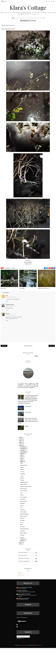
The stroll (22, 535)
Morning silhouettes (24, 528)
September (23, 451)
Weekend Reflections (24, 514)
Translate (26, 638)
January (22, 540)
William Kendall (10, 304)
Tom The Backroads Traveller (25, 587)
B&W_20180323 (23, 484)
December (23, 447)
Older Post (51, 345)
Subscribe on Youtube (23, 558)
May (21, 458)
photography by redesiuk (24, 594)
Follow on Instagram (23, 561)
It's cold (21, 537)
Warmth (21, 467)
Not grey (22, 477)
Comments (21, 575)
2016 (20, 543)
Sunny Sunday (23, 511)
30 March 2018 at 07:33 (11, 314)
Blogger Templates (37, 645)
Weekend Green (28, 263)
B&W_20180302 (23, 533)
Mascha (8, 313)
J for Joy (21, 505)
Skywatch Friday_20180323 (26, 486)
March (22, 461)
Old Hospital (28, 406)
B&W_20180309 (23, 516)
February (22, 538)
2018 (20, 445)
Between (22, 469)
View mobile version (28, 345)
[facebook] (44, 1)
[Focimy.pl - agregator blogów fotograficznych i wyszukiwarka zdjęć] (22, 621)
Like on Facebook (22, 555)
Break (21, 524)
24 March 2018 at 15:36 (11, 306)
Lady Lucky (22, 509)
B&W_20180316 (23, 501)
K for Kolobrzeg (23, 490)
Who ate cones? (23, 488)
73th (21, 492)
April (21, 460)
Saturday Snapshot (28, 262)
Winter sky (22, 518)
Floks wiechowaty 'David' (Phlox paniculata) (26, 591)
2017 (20, 542)
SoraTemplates (23, 645)
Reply (7, 301)
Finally (21, 463)
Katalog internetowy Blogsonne (23, 628)
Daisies (26, 426)
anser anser (3, 288)
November (23, 448)
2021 (20, 440)
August (22, 453)
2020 (20, 442)
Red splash (22, 520)
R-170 (21, 507)
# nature (13, 268)
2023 (20, 437)
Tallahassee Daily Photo (23, 598)
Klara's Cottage (28, 7)
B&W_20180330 (23, 465)
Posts (20, 572)
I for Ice (21, 522)
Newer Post (4, 345)
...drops (21, 475)
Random (22, 495)
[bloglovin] (54, 1)
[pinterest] (49, 1)
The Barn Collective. (22, 588)
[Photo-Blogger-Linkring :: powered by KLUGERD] (27, 624)
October (22, 450)
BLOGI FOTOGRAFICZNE (22, 617)
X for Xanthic (28, 412)
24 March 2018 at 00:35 (11, 297)
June (21, 456)
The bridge (22, 473)
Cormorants (22, 499)
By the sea (22, 526)
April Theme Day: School (23, 599)
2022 (20, 439)
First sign (22, 480)
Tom (7, 295)
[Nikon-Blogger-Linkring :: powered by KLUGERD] (27, 626)
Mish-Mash (22, 503)
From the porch (23, 497)
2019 (20, 443)
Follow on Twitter (23, 552)
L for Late (22, 471)
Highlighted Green (24, 482)
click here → (32, 387)
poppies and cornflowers (43, 288)
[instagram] (52, 1)
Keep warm (22, 531)
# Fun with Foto (7, 268)
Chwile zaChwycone (22, 590)
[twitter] (47, 1)
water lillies (22, 288)
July (21, 455)
